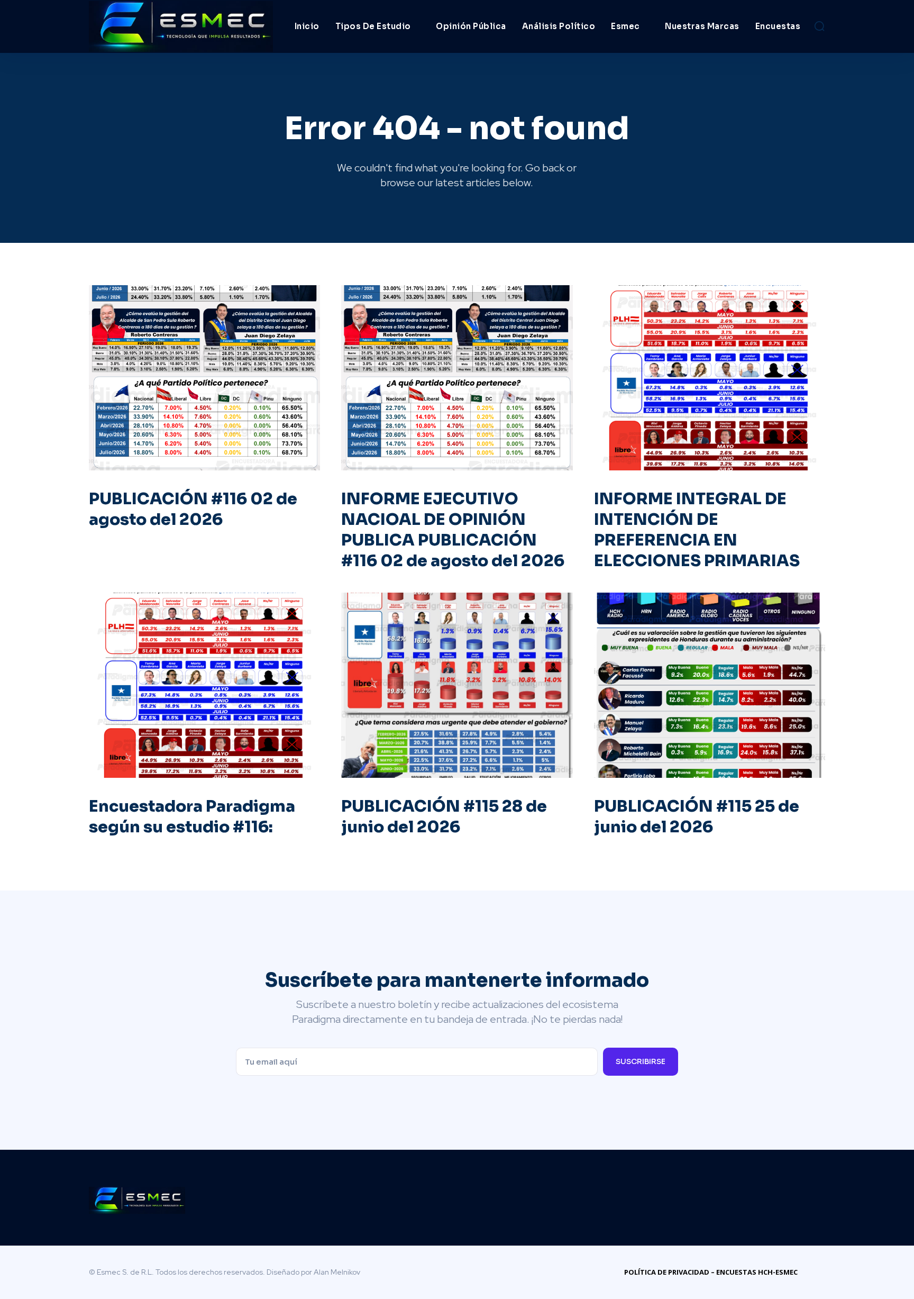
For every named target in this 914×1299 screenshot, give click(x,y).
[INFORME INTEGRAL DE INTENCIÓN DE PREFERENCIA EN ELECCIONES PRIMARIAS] (709, 377)
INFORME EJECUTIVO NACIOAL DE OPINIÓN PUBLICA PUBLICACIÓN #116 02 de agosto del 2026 (452, 530)
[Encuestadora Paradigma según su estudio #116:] (204, 685)
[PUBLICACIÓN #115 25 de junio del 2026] (709, 685)
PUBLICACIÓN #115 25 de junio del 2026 (696, 816)
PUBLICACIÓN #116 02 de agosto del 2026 (193, 509)
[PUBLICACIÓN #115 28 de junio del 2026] (456, 685)
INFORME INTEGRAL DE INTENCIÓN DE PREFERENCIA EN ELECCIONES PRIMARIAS (697, 530)
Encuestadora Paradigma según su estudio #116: (192, 816)
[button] (819, 26)
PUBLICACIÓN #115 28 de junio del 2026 (444, 816)
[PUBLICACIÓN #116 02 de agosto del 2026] (204, 377)
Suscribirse (640, 1061)
